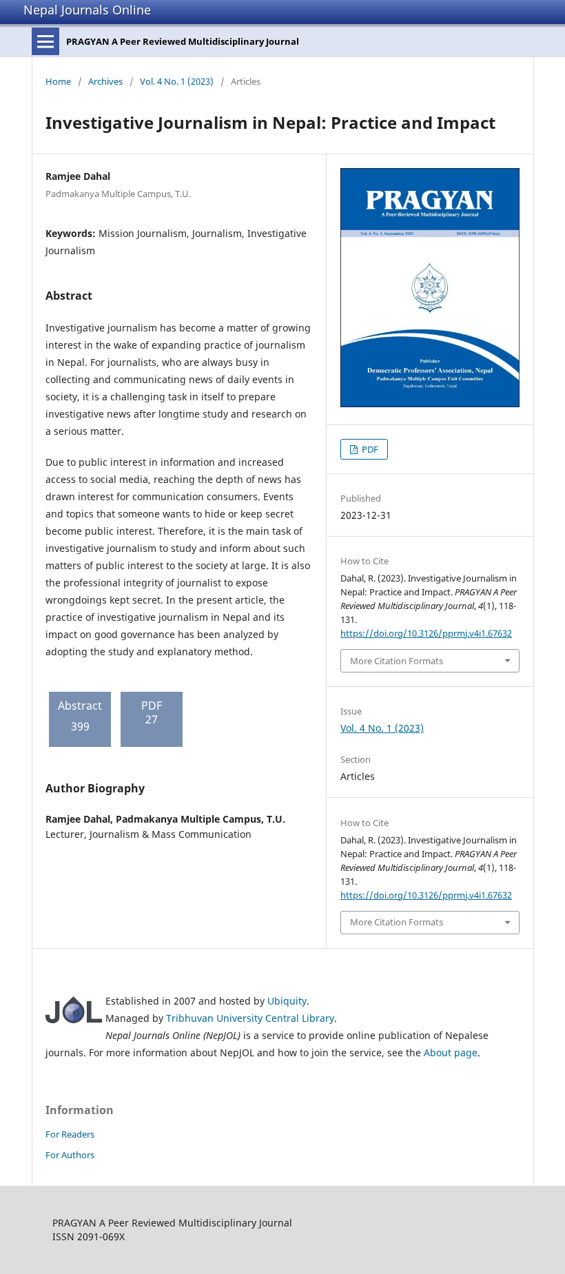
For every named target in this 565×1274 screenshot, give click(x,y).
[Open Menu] (45, 41)
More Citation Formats (396, 661)
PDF (369, 449)
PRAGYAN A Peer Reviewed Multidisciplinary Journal (182, 41)
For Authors (69, 1155)
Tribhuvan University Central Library (250, 1018)
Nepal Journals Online (87, 9)
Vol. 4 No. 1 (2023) (177, 81)
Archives (105, 81)
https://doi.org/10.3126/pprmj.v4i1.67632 (426, 633)
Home (58, 81)
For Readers (69, 1134)
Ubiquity (287, 1000)
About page (450, 1052)
